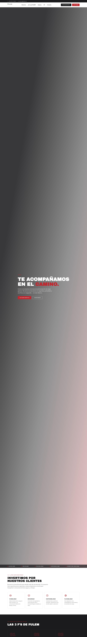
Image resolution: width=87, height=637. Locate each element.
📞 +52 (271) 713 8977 (11, 1)
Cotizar (75, 4)
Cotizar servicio (24, 297)
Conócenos (37, 297)
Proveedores (66, 4)
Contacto (49, 4)
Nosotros (24, 4)
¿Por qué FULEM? (32, 4)
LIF (44, 4)
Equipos (39, 4)
